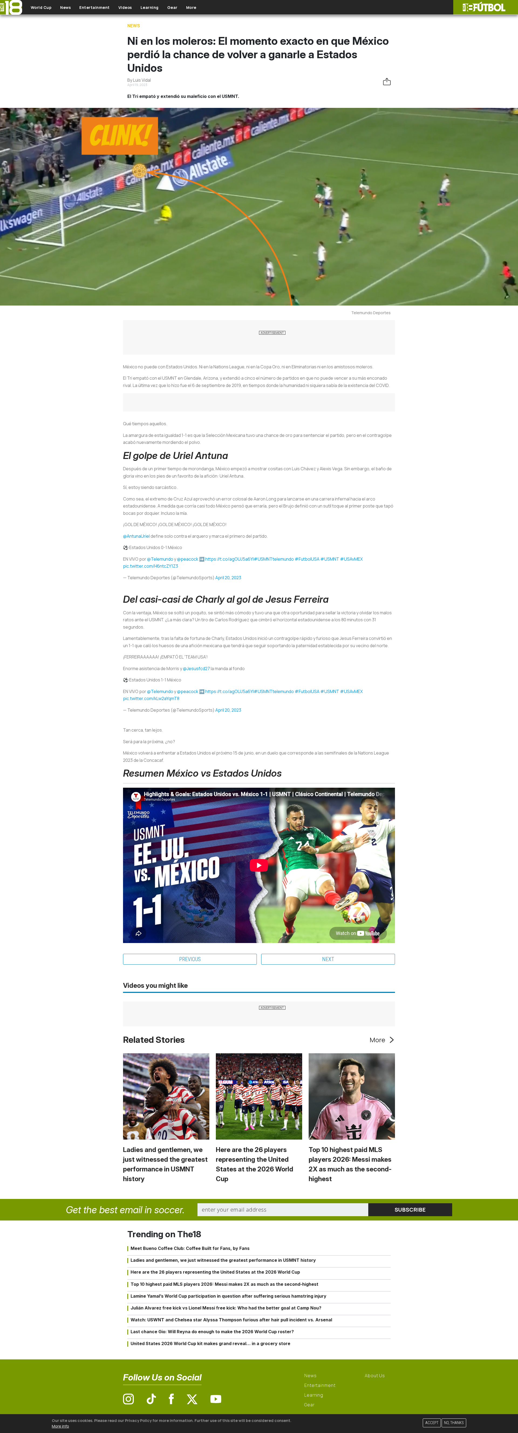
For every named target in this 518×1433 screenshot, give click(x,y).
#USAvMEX (351, 559)
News (65, 7)
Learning (150, 7)
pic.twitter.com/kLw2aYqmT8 (151, 698)
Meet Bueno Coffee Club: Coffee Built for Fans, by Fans (190, 1248)
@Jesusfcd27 (196, 668)
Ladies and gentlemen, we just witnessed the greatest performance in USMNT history (223, 1260)
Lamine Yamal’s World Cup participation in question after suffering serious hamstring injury (228, 1296)
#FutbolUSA (307, 559)
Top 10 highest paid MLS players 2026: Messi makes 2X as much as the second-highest (224, 1284)
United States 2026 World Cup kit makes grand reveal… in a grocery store (210, 1343)
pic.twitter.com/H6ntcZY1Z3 (150, 566)
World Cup (41, 7)
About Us (375, 1376)
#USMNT (329, 559)
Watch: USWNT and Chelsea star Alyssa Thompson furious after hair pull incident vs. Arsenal (231, 1319)
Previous (190, 959)
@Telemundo (160, 559)
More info (60, 1426)
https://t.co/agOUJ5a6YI (229, 559)
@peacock (187, 559)
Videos (125, 7)
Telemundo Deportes (371, 312)
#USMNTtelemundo (274, 559)
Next (328, 959)
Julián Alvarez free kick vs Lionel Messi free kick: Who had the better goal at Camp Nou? (226, 1308)
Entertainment (94, 7)
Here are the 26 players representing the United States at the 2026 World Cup (215, 1272)
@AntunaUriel (136, 536)
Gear (172, 7)
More (191, 7)
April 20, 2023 (228, 578)
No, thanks (454, 1423)
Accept (431, 1423)
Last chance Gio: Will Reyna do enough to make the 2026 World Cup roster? (212, 1331)
